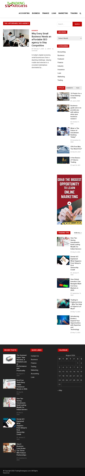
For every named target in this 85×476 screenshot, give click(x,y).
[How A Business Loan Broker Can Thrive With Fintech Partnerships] (9, 452)
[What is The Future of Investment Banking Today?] (63, 135)
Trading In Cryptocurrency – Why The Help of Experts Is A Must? (76, 304)
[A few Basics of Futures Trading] (63, 163)
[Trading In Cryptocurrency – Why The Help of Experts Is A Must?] (63, 308)
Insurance (61, 70)
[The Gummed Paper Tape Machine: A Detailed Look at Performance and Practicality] (9, 363)
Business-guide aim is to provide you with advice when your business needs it (75, 112)
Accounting (24, 13)
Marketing (63, 13)
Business (36, 13)
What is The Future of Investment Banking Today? (74, 132)
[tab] (61, 88)
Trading (74, 13)
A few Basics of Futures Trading (75, 160)
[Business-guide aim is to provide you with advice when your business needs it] (63, 111)
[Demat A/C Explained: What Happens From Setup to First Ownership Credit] (63, 264)
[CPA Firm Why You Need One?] (63, 153)
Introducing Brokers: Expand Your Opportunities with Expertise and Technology (75, 322)
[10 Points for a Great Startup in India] (63, 100)
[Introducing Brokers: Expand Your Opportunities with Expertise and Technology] (63, 324)
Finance (45, 13)
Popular (61, 88)
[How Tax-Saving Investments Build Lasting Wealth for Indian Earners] (63, 246)
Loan (54, 13)
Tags (77, 88)
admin (49, 49)
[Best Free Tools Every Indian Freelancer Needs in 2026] (9, 388)
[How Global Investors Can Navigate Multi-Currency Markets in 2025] (63, 287)
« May (60, 390)
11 (63, 372)
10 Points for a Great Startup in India (75, 96)
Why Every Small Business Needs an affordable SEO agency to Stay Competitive (41, 39)
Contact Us (35, 356)
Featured (61, 59)
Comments (69, 88)
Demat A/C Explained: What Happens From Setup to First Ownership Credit (75, 263)
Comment (34, 50)
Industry (60, 66)
